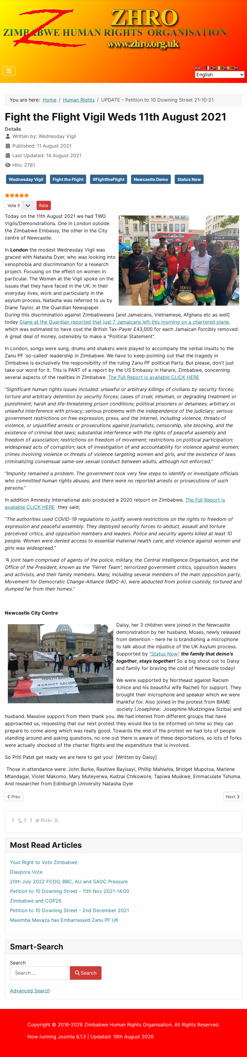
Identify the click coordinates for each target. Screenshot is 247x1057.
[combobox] (40, 973)
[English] (197, 67)
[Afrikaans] (214, 67)
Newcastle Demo (151, 179)
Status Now (189, 179)
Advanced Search (30, 991)
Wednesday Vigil (26, 179)
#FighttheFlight (108, 179)
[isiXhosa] (235, 67)
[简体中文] (203, 67)
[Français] (208, 67)
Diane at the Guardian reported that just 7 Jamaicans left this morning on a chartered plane (124, 322)
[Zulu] (224, 67)
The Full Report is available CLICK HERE (153, 377)
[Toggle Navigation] (9, 70)
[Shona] (230, 67)
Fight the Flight (68, 179)
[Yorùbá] (219, 67)
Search (18, 963)
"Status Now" (164, 654)
